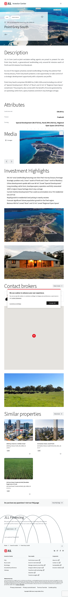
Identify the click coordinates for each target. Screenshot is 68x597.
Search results (14, 545)
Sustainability (56, 565)
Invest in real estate (33, 562)
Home (5, 545)
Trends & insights (33, 575)
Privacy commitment (29, 587)
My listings (7, 565)
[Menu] (61, 3)
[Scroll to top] (62, 546)
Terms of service (42, 587)
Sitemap (6, 570)
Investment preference (10, 567)
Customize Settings (15, 304)
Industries (31, 572)
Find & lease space (33, 560)
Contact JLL (56, 562)
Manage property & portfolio (36, 565)
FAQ (5, 560)
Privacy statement (15, 587)
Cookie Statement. (17, 298)
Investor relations (57, 567)
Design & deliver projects (35, 567)
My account (7, 562)
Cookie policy (52, 587)
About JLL (55, 560)
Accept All (52, 303)
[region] (34, 298)
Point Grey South (25, 545)
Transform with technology (35, 570)
